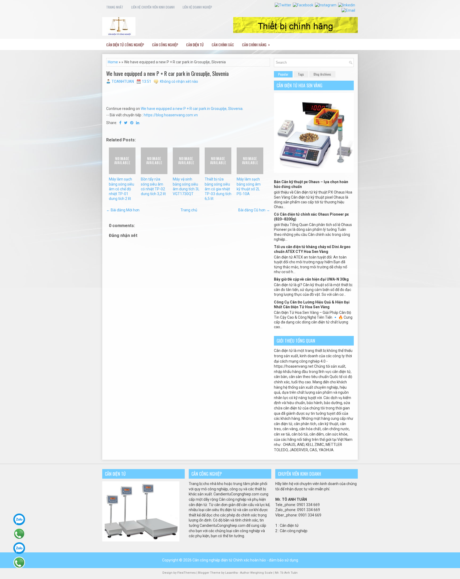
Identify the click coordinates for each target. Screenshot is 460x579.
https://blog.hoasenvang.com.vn (171, 115)
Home (113, 62)
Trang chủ (188, 210)
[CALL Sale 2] (19, 562)
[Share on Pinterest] (132, 123)
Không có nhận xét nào (179, 81)
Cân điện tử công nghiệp (125, 44)
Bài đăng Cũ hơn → (254, 210)
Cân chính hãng (256, 44)
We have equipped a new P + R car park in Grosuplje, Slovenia (167, 73)
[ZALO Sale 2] (19, 548)
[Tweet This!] (126, 123)
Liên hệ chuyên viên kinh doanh (153, 7)
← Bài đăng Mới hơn (122, 210)
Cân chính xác (223, 44)
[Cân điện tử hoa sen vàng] (314, 171)
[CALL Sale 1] (19, 534)
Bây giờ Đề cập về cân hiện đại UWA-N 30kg (311, 279)
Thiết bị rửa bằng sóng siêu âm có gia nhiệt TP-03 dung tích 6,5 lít (218, 189)
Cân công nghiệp (165, 44)
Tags (301, 74)
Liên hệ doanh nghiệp (197, 7)
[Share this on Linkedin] (138, 123)
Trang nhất (114, 7)
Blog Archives (322, 74)
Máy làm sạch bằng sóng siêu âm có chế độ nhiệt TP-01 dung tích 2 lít (121, 189)
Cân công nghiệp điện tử (212, 560)
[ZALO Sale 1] (19, 519)
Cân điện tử (195, 44)
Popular (283, 74)
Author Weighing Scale (256, 572)
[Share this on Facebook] (120, 123)
